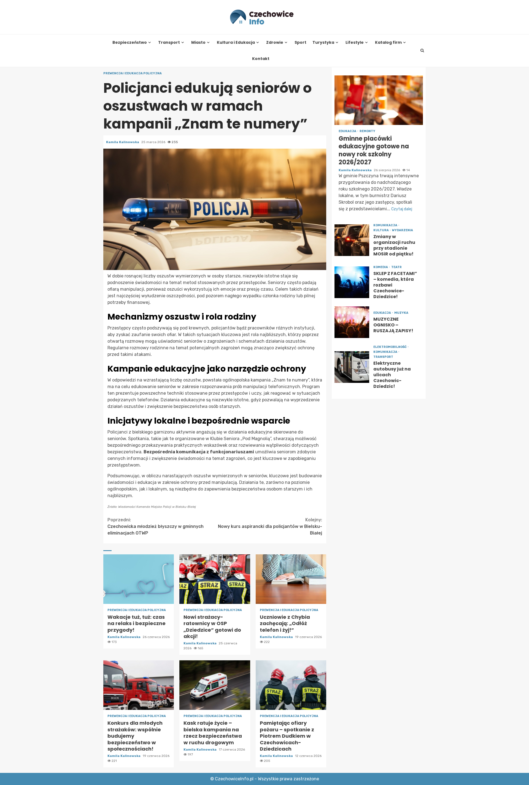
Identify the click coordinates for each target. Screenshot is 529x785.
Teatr (396, 267)
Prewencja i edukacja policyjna (132, 73)
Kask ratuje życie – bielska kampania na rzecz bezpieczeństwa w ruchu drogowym (214, 685)
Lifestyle (355, 42)
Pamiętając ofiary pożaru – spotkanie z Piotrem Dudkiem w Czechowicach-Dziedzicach (291, 685)
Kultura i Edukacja (236, 42)
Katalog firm (388, 42)
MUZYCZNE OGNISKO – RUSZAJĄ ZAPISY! (351, 322)
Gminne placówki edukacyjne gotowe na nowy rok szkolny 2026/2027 (378, 100)
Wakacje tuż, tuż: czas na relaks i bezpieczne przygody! (138, 579)
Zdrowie (274, 42)
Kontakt (260, 58)
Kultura (381, 230)
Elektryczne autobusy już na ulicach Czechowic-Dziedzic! (351, 367)
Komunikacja (385, 225)
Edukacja (348, 131)
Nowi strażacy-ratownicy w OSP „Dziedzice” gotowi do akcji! (214, 579)
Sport (300, 42)
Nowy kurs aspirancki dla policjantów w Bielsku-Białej (270, 526)
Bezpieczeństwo (129, 42)
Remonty (367, 131)
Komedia (380, 267)
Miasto (198, 42)
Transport (169, 42)
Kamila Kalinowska (123, 142)
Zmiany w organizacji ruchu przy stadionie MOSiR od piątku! (351, 240)
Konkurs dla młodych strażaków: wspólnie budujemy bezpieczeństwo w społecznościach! (138, 685)
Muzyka (401, 312)
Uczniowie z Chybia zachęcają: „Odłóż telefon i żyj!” (291, 579)
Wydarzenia (402, 230)
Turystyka (323, 42)
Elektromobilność (390, 347)
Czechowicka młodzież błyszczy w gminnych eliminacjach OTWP (155, 526)
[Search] (422, 50)
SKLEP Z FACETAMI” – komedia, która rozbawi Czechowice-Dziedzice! (351, 282)
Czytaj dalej (401, 209)
